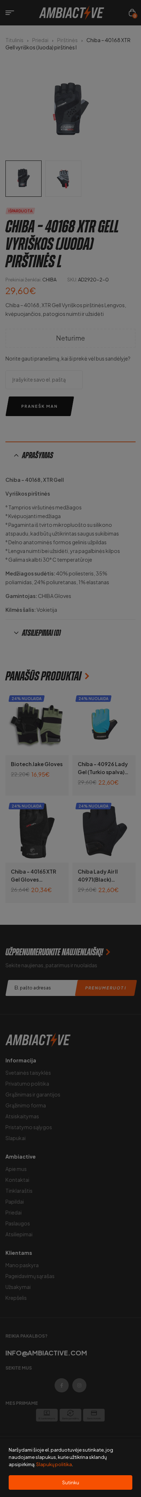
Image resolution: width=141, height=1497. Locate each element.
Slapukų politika (54, 1464)
